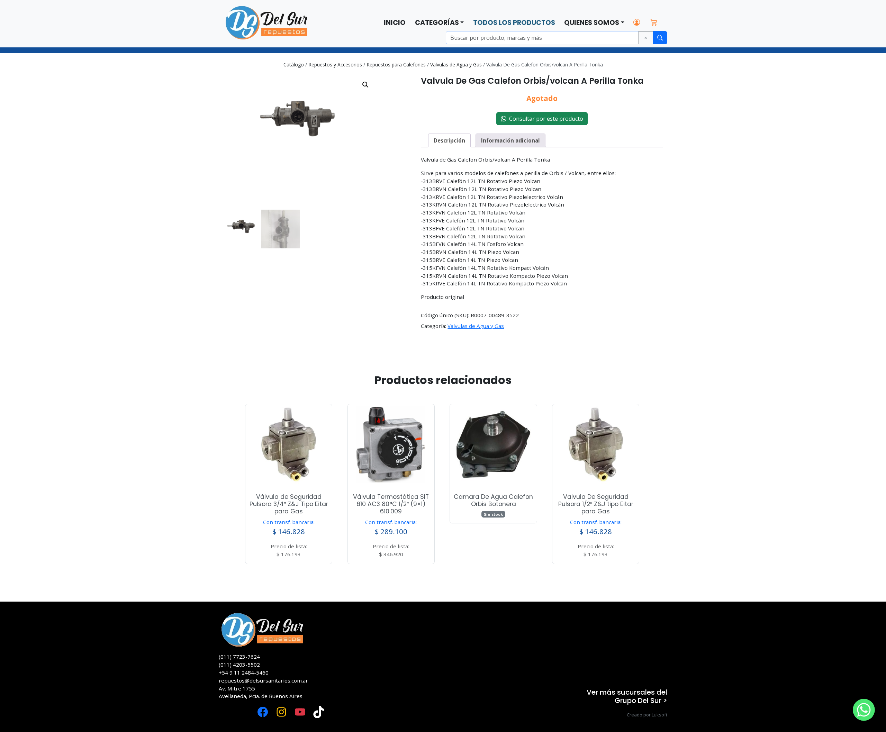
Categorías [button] (437, 22)
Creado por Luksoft (647, 715)
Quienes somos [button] (591, 22)
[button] (365, 85)
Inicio (395, 22)
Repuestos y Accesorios (335, 64)
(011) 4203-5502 (239, 664)
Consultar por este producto (544, 118)
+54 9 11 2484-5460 (244, 672)
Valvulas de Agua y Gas (456, 64)
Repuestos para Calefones (396, 64)
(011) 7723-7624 (239, 656)
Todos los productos (514, 22)
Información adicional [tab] (510, 140)
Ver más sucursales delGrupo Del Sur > (627, 696)
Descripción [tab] (449, 140)
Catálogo (293, 64)
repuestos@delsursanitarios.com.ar (263, 680)
